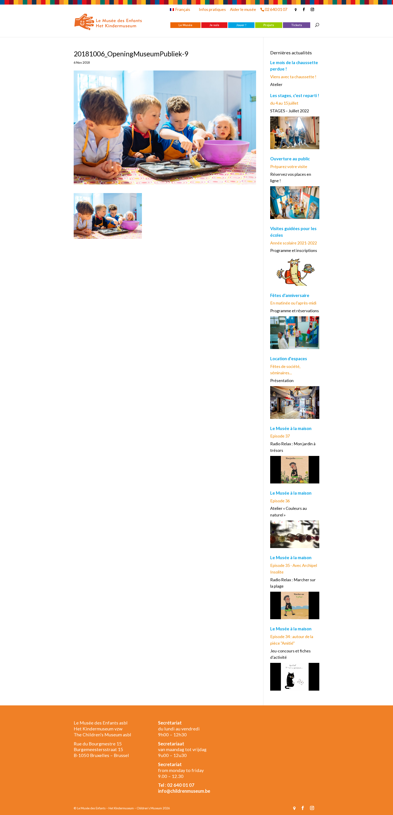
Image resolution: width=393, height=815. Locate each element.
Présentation (282, 380)
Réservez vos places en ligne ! (290, 177)
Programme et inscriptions (293, 250)
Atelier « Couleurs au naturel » (288, 511)
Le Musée (185, 25)
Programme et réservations (294, 310)
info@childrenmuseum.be (184, 791)
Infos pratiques (212, 9)
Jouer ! (241, 25)
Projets (268, 25)
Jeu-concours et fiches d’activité (290, 654)
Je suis (214, 25)
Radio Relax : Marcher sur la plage (293, 583)
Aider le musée (243, 9)
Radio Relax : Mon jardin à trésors (292, 447)
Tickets (296, 25)
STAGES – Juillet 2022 (289, 110)
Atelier (276, 84)
